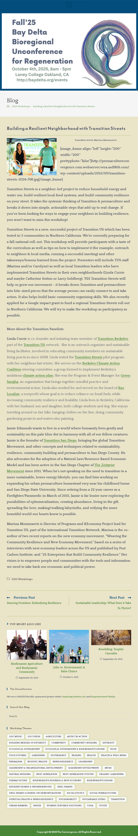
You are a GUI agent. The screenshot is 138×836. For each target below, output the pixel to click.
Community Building (84, 743)
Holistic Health (37, 761)
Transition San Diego (60, 440)
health (91, 755)
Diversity (109, 743)
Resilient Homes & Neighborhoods (30, 787)
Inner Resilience (63, 761)
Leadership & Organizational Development (36, 768)
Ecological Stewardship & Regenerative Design (75, 749)
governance (58, 755)
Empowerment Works (103, 696)
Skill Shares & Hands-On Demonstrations (35, 793)
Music (108, 768)
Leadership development (83, 768)
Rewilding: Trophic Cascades (111, 651)
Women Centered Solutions (64, 805)
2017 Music (15, 736)
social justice (75, 793)
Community (59, 743)
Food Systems (17, 755)
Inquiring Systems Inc (74, 696)
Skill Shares (65, 787)
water (37, 805)
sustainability (68, 799)
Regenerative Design (100, 780)
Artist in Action (77, 736)
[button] (69, 5)
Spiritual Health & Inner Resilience (31, 799)
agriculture (53, 736)
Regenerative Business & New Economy (57, 780)
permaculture (18, 780)
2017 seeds (34, 736)
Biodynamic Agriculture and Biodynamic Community (27, 667)
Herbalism (15, 761)
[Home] (8, 106)
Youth (103, 805)
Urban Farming (18, 805)
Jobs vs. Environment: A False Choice (69, 669)
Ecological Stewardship (24, 749)
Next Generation (46, 774)
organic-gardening (111, 774)
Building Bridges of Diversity (27, 743)
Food (113, 749)
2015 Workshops (22, 579)
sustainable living (93, 799)
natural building (20, 774)
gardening (38, 755)
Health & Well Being (113, 755)
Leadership (85, 761)
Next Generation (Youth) (78, 774)
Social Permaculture (103, 793)
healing (76, 755)
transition (118, 799)
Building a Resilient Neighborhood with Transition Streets (64, 106)
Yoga (90, 805)
